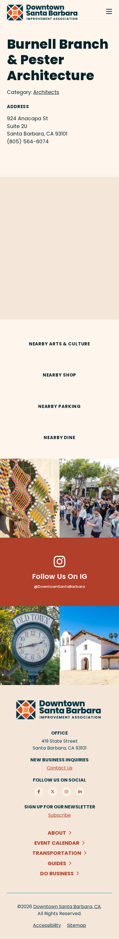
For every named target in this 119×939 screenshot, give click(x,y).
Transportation (56, 853)
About (57, 832)
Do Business (57, 873)
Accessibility (47, 925)
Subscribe (59, 815)
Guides (57, 863)
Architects (46, 92)
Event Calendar (56, 842)
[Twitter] (52, 791)
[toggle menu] (109, 12)
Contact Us (59, 768)
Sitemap (76, 925)
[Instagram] (66, 791)
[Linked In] (80, 791)
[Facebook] (39, 791)
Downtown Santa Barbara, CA (67, 906)
